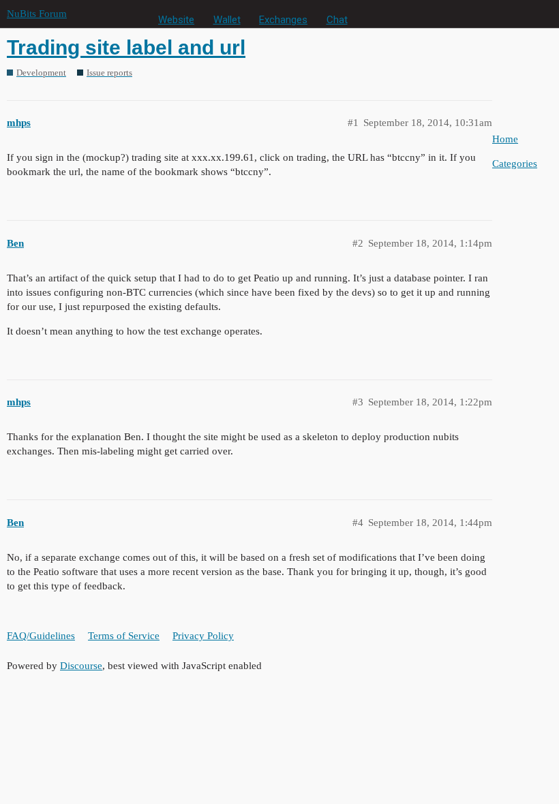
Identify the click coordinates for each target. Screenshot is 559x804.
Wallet (227, 20)
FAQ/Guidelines (41, 635)
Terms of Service (124, 635)
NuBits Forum (37, 13)
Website (176, 20)
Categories (514, 163)
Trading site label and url (126, 47)
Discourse (81, 665)
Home (505, 139)
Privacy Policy (203, 635)
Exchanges (283, 20)
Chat (337, 20)
